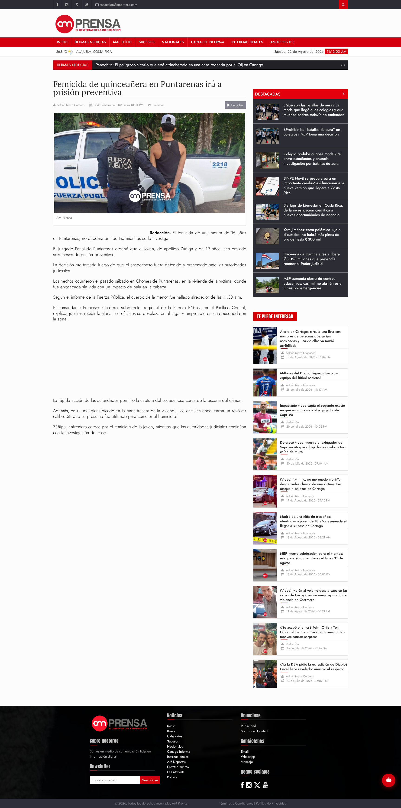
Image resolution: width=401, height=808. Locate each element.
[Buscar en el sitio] (343, 4)
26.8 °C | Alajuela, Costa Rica (84, 51)
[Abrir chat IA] (388, 780)
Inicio (62, 42)
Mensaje (247, 761)
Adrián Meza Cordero (70, 105)
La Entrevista (175, 771)
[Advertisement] (149, 360)
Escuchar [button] (236, 105)
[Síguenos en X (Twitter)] (77, 4)
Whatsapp (248, 756)
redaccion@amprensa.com (118, 4)
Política (172, 777)
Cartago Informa (207, 42)
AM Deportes (282, 42)
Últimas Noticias (90, 42)
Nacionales (173, 42)
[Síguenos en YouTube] (87, 4)
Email (245, 751)
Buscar (172, 731)
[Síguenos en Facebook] (57, 4)
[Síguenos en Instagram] (67, 4)
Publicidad (248, 725)
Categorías (174, 736)
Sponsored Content (254, 731)
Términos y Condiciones (236, 803)
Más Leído (122, 42)
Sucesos (147, 42)
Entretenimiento (178, 766)
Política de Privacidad (271, 803)
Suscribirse (150, 780)
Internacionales (247, 42)
